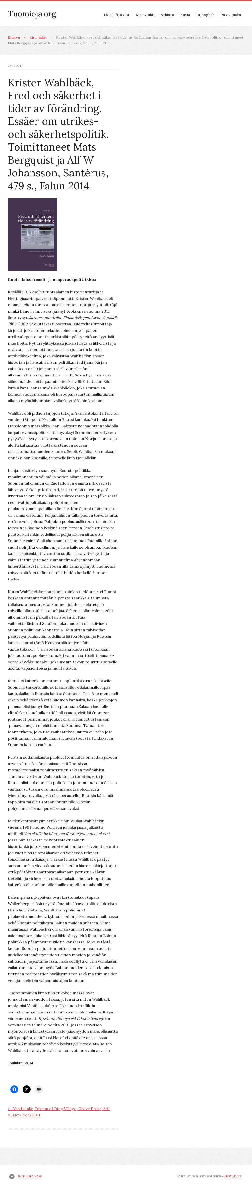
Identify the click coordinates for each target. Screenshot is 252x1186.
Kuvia (185, 14)
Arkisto (167, 14)
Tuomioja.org (32, 14)
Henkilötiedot (117, 14)
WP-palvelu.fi (233, 1176)
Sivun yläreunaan (30, 1176)
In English (205, 14)
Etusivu (14, 37)
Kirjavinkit (145, 14)
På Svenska (230, 14)
